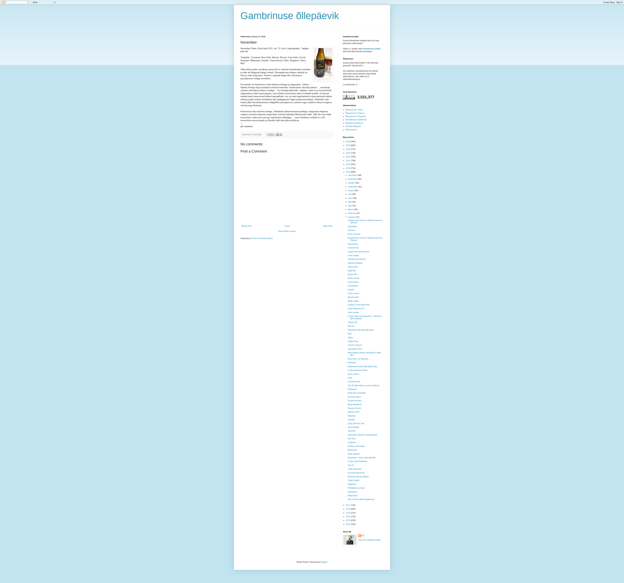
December (353, 175)
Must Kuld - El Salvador (358, 359)
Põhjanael (352, 389)
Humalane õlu (354, 381)
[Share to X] (274, 134)
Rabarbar (352, 362)
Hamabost (352, 492)
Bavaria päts (353, 297)
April (350, 206)
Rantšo (351, 290)
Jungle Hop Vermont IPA (358, 252)
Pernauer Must (354, 397)
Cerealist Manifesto (356, 473)
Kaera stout (353, 267)
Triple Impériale (355, 469)
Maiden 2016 (353, 412)
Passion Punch (354, 408)
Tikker (350, 337)
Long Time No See (356, 423)
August (351, 190)
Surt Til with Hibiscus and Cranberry (363, 385)
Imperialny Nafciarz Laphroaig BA (362, 435)
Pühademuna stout (356, 488)
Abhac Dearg (353, 278)
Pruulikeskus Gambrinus (356, 120)
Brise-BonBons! (355, 404)
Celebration (353, 286)
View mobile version (287, 231)
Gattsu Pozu (353, 341)
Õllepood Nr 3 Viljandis (355, 116)
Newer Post (246, 226)
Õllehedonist (351, 130)
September (353, 187)
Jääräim (351, 419)
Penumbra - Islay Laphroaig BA (361, 457)
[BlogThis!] (271, 134)
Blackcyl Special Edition (358, 476)
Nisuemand (353, 244)
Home (287, 226)
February (352, 213)
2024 (348, 149)
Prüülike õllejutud (353, 126)
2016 (348, 509)
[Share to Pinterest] (280, 134)
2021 (348, 160)
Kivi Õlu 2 (352, 438)
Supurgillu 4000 (355, 349)
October (352, 183)
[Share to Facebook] (277, 134)
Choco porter (353, 293)
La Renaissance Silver (358, 370)
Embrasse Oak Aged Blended (361, 330)
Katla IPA (352, 271)
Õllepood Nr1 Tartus (354, 110)
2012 (348, 524)
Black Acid (352, 450)
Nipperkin (352, 484)
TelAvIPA (352, 431)
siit (349, 49)
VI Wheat (352, 442)
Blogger (323, 562)
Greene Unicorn (355, 345)
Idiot (349, 334)
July (350, 194)
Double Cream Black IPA (359, 305)
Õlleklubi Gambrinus (354, 123)
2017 (348, 505)
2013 (348, 520)
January (352, 217)
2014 (348, 516)
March (351, 209)
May (350, 202)
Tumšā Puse (353, 248)
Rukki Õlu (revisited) (357, 393)
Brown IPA (352, 274)
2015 (348, 513)
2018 (348, 172)
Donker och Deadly (356, 446)
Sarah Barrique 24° (356, 308)
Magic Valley (353, 301)
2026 (348, 141)
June (350, 198)
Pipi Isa (351, 326)
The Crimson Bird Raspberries (361, 499)
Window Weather (355, 263)
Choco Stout (353, 282)
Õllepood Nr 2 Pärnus (354, 113)
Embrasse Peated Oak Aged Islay (362, 366)
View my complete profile (369, 540)
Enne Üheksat (354, 234)
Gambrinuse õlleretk (357, 259)
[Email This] (268, 134)
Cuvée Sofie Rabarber (358, 461)
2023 (348, 153)
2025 (348, 145)
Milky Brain (353, 495)
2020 (348, 164)
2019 (348, 168)
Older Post (327, 226)
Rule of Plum (353, 374)
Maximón (352, 416)
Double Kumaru (355, 400)
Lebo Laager (353, 255)
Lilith (350, 378)
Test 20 (351, 465)
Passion (351, 230)
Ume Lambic (353, 312)
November (353, 179)
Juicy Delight (353, 427)
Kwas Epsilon (354, 454)
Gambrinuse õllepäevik (289, 15)
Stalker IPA (352, 322)
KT (363, 536)
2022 (348, 157)
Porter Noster (353, 480)
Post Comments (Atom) (263, 238)
